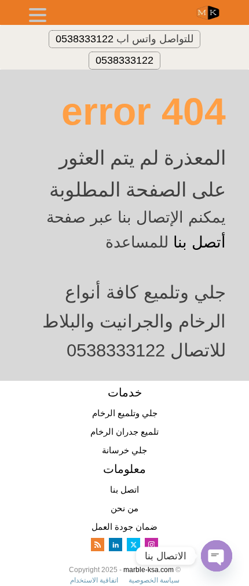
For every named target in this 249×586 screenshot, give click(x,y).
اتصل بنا (124, 489)
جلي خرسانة (124, 450)
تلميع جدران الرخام (124, 431)
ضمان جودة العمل (124, 527)
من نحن (124, 508)
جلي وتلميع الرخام (125, 413)
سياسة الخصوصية (154, 580)
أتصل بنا (199, 242)
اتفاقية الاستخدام (94, 580)
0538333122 (84, 39)
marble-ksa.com (148, 570)
